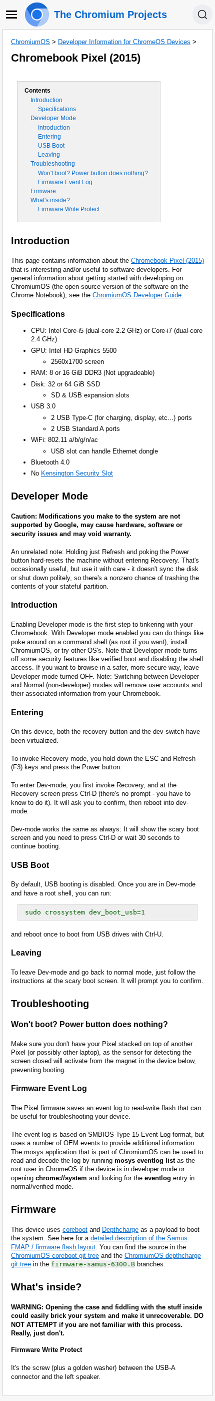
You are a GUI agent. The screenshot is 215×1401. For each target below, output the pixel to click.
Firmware (43, 191)
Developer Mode (53, 118)
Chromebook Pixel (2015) (167, 260)
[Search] (202, 15)
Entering (49, 136)
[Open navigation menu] (11, 15)
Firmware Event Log (65, 182)
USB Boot (51, 145)
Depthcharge (120, 1229)
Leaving (49, 154)
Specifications (57, 109)
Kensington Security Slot (77, 473)
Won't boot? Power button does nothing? (93, 173)
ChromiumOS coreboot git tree (55, 1255)
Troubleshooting (52, 163)
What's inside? (50, 200)
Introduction (46, 100)
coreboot (75, 1229)
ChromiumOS (30, 42)
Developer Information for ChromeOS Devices (124, 42)
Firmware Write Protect (69, 209)
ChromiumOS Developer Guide (137, 295)
